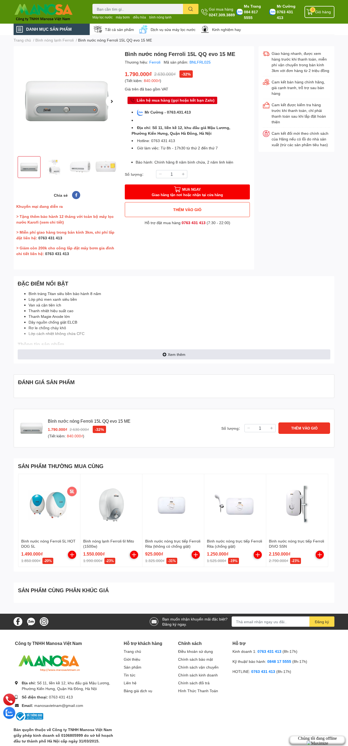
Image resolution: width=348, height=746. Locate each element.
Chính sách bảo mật (195, 659)
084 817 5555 (251, 15)
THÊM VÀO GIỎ (187, 209)
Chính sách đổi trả (194, 683)
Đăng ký (322, 621)
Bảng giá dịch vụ (138, 690)
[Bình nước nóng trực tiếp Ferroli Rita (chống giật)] (235, 505)
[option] (67, 101)
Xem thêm (176, 354)
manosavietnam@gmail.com (58, 705)
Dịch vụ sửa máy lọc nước (173, 29)
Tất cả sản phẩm (119, 29)
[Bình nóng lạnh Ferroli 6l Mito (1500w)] (111, 505)
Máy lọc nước (102, 17)
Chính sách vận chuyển (198, 667)
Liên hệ (130, 683)
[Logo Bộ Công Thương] (29, 716)
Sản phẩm (132, 667)
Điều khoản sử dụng (195, 651)
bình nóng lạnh (160, 17)
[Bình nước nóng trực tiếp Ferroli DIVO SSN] (297, 505)
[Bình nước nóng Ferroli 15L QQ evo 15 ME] (67, 101)
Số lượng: (134, 174)
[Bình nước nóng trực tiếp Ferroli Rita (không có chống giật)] (173, 505)
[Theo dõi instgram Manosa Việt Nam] (44, 621)
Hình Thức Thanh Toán (198, 690)
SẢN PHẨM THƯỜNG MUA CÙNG (61, 466)
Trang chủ (132, 651)
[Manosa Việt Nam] (47, 12)
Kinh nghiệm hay (226, 29)
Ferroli (155, 62)
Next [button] (112, 101)
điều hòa (139, 17)
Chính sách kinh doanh (198, 675)
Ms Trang (252, 6)
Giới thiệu (132, 659)
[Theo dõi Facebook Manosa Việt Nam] (18, 621)
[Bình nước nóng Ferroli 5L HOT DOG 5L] (49, 505)
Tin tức (129, 675)
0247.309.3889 (222, 14)
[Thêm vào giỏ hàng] (72, 555)
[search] (190, 9)
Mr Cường (286, 6)
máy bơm (123, 17)
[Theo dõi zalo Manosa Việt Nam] (31, 621)
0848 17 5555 (279, 661)
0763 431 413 (285, 15)
